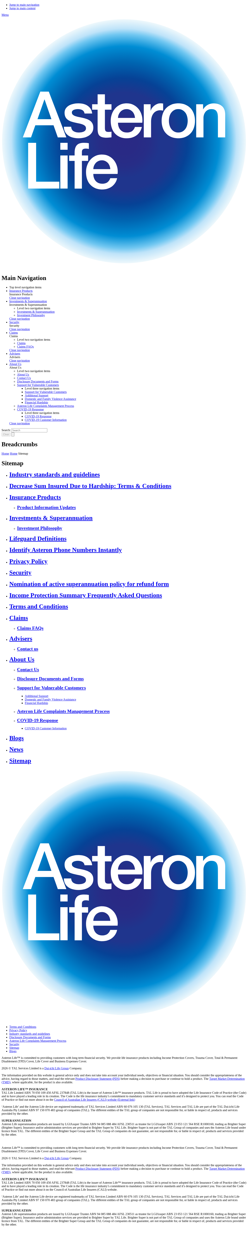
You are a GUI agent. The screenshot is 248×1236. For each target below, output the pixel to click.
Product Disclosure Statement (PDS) (97, 1078)
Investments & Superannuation (28, 301)
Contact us (27, 648)
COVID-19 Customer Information (46, 419)
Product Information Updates (46, 507)
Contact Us (24, 378)
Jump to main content (22, 8)
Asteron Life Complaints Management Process (45, 406)
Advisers (14, 353)
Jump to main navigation (24, 4)
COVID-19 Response (30, 409)
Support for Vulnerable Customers (38, 385)
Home (5, 453)
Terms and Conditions (38, 606)
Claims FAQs (25, 346)
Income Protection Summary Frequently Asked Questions (85, 595)
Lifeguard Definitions (37, 538)
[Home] (124, 268)
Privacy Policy (28, 561)
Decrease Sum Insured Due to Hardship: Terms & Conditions (90, 485)
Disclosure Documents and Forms (38, 381)
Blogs (16, 737)
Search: (6, 430)
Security (14, 322)
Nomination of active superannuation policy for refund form (89, 583)
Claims (13, 332)
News (16, 749)
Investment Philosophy (31, 315)
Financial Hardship (36, 402)
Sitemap (20, 760)
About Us (15, 364)
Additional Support (36, 395)
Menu (5, 14)
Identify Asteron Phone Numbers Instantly (65, 549)
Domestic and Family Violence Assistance (50, 399)
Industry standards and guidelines (54, 474)
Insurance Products (21, 290)
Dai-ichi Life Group (56, 1068)
